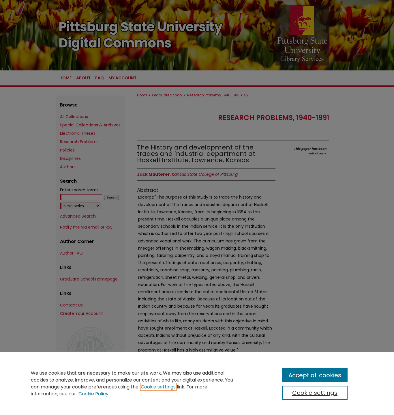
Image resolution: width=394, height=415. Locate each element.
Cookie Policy (93, 393)
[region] (197, 383)
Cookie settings (158, 387)
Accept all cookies (314, 375)
